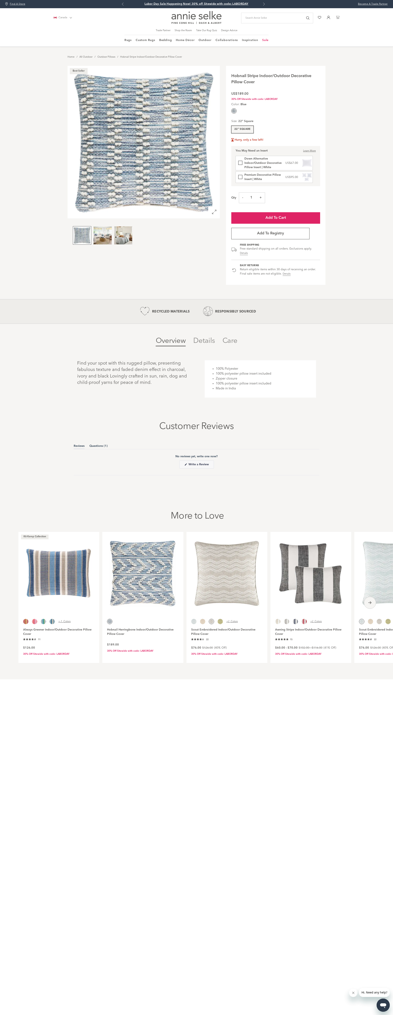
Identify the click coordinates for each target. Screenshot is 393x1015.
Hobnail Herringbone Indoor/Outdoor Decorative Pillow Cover (140, 631)
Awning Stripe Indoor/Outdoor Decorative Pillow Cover (308, 631)
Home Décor (185, 40)
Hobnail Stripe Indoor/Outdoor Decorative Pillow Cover (151, 57)
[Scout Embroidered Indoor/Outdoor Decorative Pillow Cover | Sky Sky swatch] (193, 621)
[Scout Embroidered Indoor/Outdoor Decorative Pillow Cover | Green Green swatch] (220, 621)
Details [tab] (204, 340)
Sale (265, 40)
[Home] (196, 23)
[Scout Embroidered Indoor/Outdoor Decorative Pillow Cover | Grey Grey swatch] (379, 621)
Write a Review (201, 466)
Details (244, 253)
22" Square (242, 129)
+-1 (64, 621)
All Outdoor (86, 57)
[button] (32, 639)
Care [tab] (229, 340)
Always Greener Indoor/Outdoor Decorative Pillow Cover (57, 631)
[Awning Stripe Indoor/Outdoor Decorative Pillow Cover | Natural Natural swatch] (277, 621)
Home (71, 57)
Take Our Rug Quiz (206, 30)
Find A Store (17, 4)
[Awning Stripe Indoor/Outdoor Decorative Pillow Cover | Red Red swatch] (304, 621)
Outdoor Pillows (106, 57)
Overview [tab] (171, 340)
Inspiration (250, 40)
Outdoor (205, 40)
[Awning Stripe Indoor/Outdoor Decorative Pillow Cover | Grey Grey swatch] (286, 621)
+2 (232, 621)
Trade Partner (163, 30)
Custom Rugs (145, 40)
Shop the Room (183, 30)
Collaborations (227, 40)
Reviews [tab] (79, 446)
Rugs (128, 40)
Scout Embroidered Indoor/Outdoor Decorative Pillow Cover (223, 631)
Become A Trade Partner (373, 4)
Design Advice (229, 30)
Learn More (309, 151)
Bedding (165, 40)
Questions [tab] (98, 446)
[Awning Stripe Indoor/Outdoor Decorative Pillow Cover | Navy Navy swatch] (295, 621)
